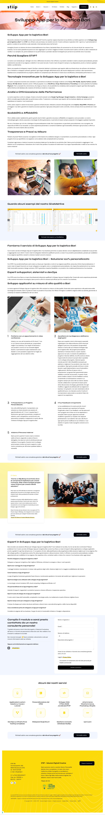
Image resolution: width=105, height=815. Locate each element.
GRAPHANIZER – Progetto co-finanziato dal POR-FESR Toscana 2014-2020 (25, 798)
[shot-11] (30, 220)
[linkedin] (93, 6)
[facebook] (90, 6)
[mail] (96, 6)
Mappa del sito (45, 781)
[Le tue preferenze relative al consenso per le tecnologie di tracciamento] (2, 812)
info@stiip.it (15, 648)
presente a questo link (41, 796)
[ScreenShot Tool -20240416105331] (75, 220)
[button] (9, 220)
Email (60, 626)
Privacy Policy (67, 657)
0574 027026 (17, 770)
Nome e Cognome (64, 620)
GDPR (79, 801)
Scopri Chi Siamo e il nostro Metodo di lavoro (22, 517)
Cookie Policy (65, 801)
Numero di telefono (63, 633)
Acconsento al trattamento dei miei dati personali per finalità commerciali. (75, 662)
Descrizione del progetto (65, 640)
